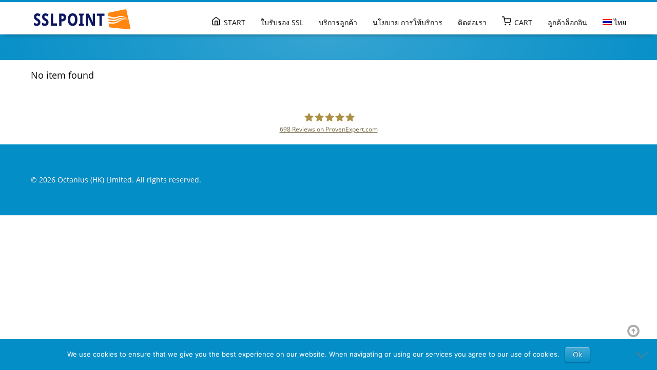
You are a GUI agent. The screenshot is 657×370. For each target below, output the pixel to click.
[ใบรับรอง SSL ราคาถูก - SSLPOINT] (82, 19)
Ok (577, 354)
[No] (644, 354)
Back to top (635, 331)
